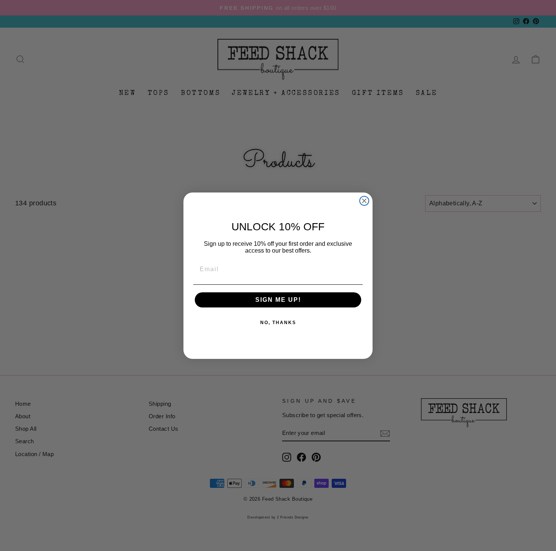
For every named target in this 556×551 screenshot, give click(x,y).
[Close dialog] (364, 200)
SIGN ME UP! (278, 299)
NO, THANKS (278, 322)
